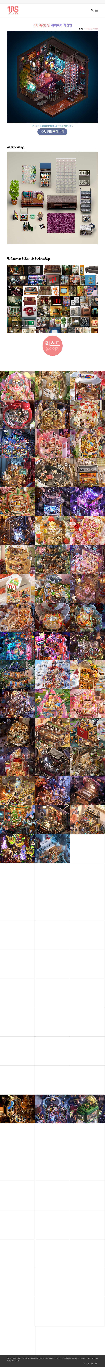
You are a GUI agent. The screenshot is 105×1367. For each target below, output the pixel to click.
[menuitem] (90, 10)
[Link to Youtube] (96, 1363)
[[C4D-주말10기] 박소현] (103, 683)
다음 (92, 299)
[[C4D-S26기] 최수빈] (2, 683)
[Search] (90, 10)
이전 (13, 299)
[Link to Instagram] (84, 1363)
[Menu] (96, 10)
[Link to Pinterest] (92, 1363)
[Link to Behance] (88, 1363)
